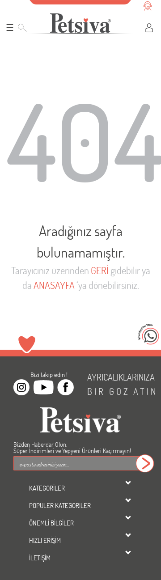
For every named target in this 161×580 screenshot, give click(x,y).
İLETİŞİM (40, 557)
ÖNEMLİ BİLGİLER (51, 522)
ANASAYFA (54, 285)
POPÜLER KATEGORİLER (60, 505)
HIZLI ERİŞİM (45, 540)
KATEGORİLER (47, 487)
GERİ (100, 270)
